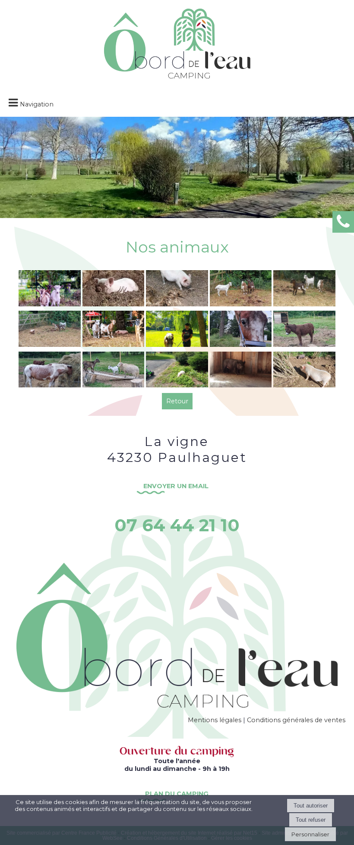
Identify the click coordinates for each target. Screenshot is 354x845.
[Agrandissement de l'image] (50, 304)
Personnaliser (310, 834)
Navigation (37, 104)
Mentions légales (214, 720)
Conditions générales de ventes (296, 720)
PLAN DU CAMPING (177, 794)
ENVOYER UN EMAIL (176, 486)
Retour (177, 401)
